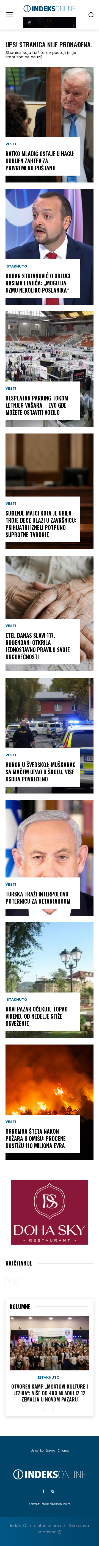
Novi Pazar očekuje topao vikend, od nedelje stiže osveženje (37, 1016)
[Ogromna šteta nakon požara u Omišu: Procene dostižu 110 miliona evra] (50, 1102)
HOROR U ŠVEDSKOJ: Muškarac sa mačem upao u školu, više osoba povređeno (41, 771)
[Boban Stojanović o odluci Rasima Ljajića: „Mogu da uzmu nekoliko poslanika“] (50, 247)
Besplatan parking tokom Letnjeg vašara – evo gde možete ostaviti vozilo (37, 405)
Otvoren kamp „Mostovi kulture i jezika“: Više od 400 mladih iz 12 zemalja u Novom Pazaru (49, 1393)
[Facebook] (43, 1491)
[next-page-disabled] (17, 1281)
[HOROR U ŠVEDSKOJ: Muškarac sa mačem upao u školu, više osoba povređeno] (50, 736)
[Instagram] (53, 1491)
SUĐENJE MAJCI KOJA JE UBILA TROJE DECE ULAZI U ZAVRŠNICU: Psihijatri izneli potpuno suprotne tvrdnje (41, 524)
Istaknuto (16, 266)
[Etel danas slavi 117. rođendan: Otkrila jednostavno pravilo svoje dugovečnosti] (50, 613)
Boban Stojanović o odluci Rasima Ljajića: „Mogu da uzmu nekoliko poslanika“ (38, 283)
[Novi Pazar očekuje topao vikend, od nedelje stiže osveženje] (50, 980)
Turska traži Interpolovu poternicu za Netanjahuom (38, 897)
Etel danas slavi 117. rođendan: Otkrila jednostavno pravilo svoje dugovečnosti (38, 646)
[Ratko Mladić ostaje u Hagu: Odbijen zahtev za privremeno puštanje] (50, 124)
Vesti (11, 144)
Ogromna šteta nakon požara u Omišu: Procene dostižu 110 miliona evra (36, 1138)
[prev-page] (9, 1281)
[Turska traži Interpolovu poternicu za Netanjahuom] (50, 858)
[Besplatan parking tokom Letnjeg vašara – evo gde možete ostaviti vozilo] (50, 369)
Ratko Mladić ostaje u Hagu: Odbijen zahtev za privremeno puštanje (40, 160)
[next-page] (53, 1410)
